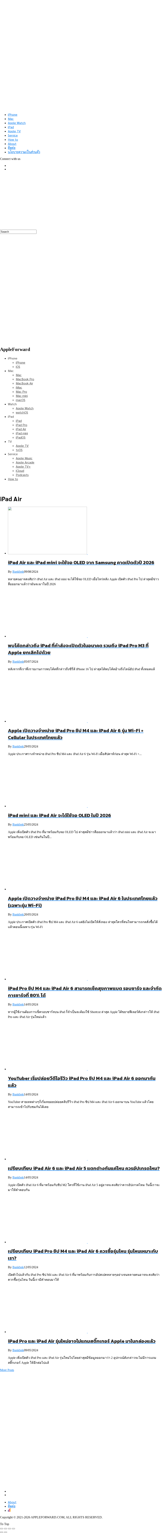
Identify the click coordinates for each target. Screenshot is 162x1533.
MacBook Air (24, 383)
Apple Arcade (25, 462)
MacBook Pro (25, 379)
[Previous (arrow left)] (1, 1532)
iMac (19, 387)
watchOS (22, 412)
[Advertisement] (81, 202)
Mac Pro (21, 391)
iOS (18, 366)
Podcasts (22, 475)
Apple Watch (17, 123)
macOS (20, 400)
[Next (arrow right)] (5, 1532)
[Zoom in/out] (13, 1528)
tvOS (19, 450)
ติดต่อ (11, 148)
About (12, 143)
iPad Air (21, 429)
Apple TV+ (23, 466)
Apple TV (14, 131)
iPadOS (20, 437)
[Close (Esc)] (1, 1528)
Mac (11, 119)
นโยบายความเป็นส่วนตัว (24, 152)
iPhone (12, 114)
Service (13, 135)
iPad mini (22, 433)
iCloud (20, 470)
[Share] (5, 1528)
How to (13, 139)
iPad (11, 127)
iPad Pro (21, 425)
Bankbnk (18, 571)
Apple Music (24, 458)
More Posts (7, 1370)
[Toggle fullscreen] (9, 1528)
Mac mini (22, 396)
